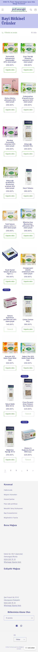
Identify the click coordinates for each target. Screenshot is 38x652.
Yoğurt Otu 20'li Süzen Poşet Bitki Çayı (28, 358)
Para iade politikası (11, 504)
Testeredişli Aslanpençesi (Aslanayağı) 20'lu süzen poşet (10, 59)
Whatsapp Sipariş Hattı (12, 562)
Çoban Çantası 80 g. (28, 320)
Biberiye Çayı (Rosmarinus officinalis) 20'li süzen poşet (28, 225)
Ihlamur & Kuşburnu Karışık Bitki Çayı (28, 450)
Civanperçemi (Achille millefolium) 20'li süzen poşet (28, 270)
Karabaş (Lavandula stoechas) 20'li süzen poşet (10, 143)
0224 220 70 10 (10, 559)
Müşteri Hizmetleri (10, 495)
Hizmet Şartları (9, 499)
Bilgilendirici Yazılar (11, 518)
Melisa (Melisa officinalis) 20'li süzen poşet (10, 100)
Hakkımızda (8, 490)
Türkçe (18, 639)
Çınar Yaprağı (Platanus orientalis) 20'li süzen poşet (28, 59)
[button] (2, 10)
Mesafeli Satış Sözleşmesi (13, 508)
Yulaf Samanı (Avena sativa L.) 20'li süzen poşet (10, 226)
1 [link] (5, 470)
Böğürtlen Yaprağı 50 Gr (10, 451)
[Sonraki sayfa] (33, 470)
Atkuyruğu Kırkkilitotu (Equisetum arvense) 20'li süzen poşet (10, 184)
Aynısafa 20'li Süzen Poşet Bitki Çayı (10, 358)
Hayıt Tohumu (28, 188)
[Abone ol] (32, 618)
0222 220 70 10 (10, 603)
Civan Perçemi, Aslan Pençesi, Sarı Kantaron (28, 404)
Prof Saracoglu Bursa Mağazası (16, 647)
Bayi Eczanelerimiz (10, 513)
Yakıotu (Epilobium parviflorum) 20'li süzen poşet (10, 318)
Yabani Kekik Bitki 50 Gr (10, 405)
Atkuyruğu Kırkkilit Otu (28, 145)
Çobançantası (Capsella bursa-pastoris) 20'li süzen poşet (28, 99)
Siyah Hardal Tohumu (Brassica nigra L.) (10, 271)
